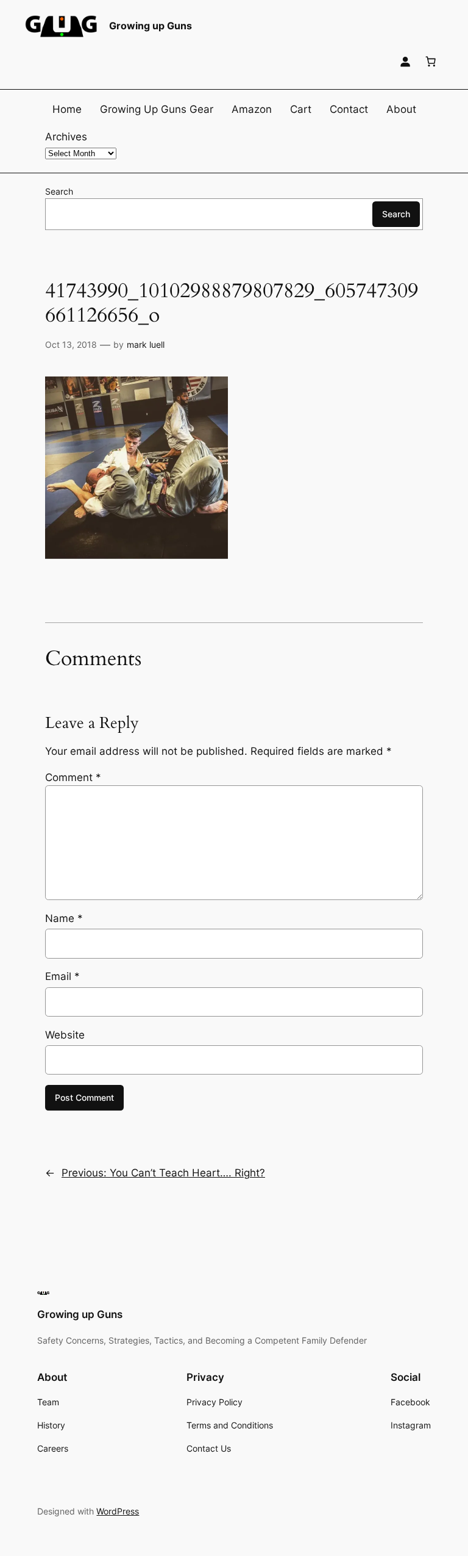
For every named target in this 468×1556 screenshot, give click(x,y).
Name (64, 918)
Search (59, 191)
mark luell (146, 344)
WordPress (117, 1511)
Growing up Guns (150, 26)
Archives (66, 137)
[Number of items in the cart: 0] (431, 61)
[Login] (405, 61)
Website (65, 1035)
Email (62, 976)
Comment (73, 777)
